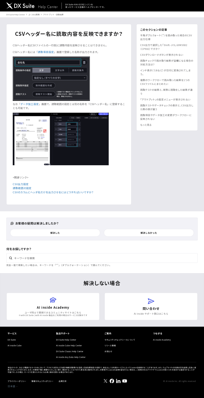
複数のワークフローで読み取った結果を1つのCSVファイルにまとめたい (165, 81)
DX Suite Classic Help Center (69, 351)
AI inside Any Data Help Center (71, 357)
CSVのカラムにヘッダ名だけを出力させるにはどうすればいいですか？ (53, 192)
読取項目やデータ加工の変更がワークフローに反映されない (166, 117)
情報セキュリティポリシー (42, 381)
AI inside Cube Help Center (69, 345)
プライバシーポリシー (17, 381)
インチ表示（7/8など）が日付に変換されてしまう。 (165, 72)
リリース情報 (110, 345)
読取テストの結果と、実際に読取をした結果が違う (166, 91)
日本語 (12, 386)
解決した (55, 232)
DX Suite (12, 339)
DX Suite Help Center (15, 14)
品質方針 (63, 381)
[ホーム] (32, 6)
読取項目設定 (46, 52)
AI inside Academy (162, 339)
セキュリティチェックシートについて (120, 339)
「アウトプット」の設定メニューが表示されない (165, 99)
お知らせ (108, 351)
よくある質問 (34, 14)
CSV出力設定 (21, 184)
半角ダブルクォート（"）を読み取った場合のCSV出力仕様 (166, 37)
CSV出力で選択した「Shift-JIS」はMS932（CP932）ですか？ (163, 46)
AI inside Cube (15, 345)
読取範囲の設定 (22, 188)
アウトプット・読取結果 (53, 14)
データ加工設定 (29, 104)
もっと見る (146, 124)
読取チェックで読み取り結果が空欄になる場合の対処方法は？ (166, 62)
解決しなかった (149, 232)
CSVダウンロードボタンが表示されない (161, 54)
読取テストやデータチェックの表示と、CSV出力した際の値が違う (166, 107)
